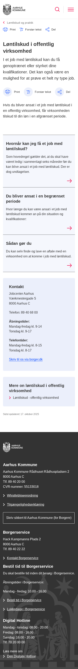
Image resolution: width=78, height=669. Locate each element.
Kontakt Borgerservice (22, 558)
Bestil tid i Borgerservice (24, 600)
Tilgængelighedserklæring (25, 504)
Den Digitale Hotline (21, 656)
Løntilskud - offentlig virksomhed (36, 397)
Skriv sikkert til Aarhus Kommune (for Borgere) (38, 517)
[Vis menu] (71, 9)
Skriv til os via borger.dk (26, 359)
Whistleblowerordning (22, 495)
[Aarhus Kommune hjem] (14, 9)
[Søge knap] (57, 9)
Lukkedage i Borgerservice (26, 609)
